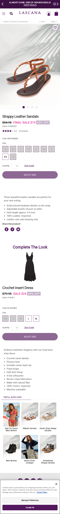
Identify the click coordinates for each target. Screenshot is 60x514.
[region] (30, 497)
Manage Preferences (30, 500)
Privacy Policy (42, 492)
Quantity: (6, 166)
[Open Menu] (3, 13)
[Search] (11, 13)
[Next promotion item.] (56, 3)
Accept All (30, 507)
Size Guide (29, 165)
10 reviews (23, 131)
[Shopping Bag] (56, 13)
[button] (55, 27)
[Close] (56, 484)
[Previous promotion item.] (3, 3)
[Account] (48, 13)
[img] (8, 131)
